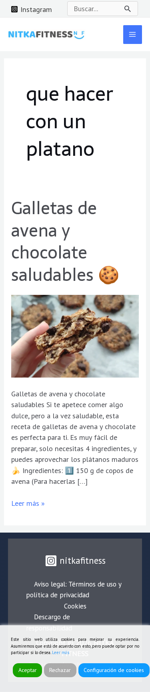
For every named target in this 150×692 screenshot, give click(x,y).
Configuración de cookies (114, 670)
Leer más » (28, 503)
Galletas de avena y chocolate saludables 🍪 (65, 241)
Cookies (75, 605)
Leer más (60, 652)
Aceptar (27, 670)
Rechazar (60, 670)
